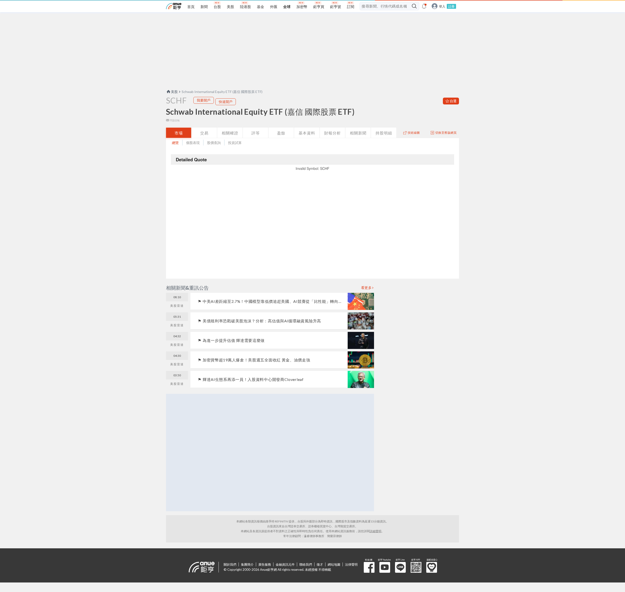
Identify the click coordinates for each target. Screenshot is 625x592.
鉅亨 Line (400, 567)
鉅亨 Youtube (384, 567)
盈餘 (281, 133)
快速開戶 (225, 102)
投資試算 (235, 143)
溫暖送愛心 (431, 567)
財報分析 (332, 133)
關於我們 (230, 564)
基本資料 (307, 133)
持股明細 (383, 133)
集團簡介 (247, 564)
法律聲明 (351, 564)
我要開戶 (203, 100)
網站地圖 (334, 564)
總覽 (175, 143)
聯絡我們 (305, 564)
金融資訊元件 (285, 564)
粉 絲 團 (369, 567)
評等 (255, 133)
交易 (204, 133)
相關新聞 (358, 133)
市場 (179, 133)
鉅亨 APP (416, 567)
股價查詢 (214, 143)
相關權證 (230, 133)
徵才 (320, 564)
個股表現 (193, 143)
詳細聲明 (375, 531)
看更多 (366, 287)
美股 (174, 92)
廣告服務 (264, 564)
